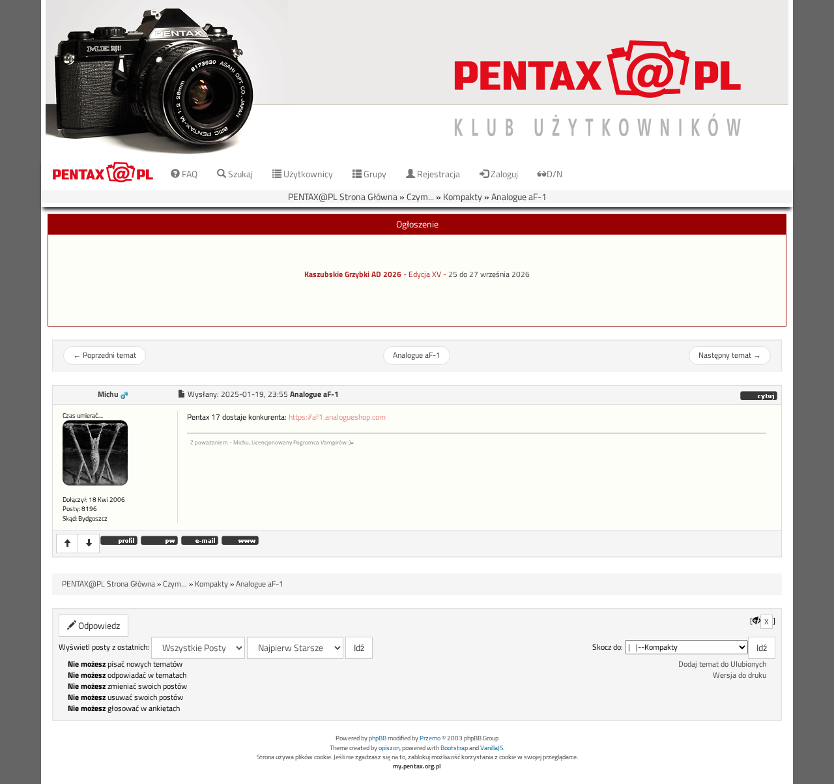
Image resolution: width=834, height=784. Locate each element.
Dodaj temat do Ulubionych (722, 664)
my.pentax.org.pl (417, 766)
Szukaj (239, 174)
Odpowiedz (98, 625)
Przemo (430, 738)
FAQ (188, 174)
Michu (108, 394)
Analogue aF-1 (519, 196)
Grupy (374, 174)
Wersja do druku (739, 675)
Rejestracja (437, 174)
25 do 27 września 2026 (489, 274)
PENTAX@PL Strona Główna (342, 196)
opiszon (389, 748)
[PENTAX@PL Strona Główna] (417, 78)
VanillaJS (491, 748)
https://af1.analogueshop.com (337, 417)
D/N (554, 174)
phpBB (377, 738)
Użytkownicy (307, 174)
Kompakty (462, 196)
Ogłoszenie (417, 224)
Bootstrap (454, 748)
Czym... (420, 196)
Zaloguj (503, 174)
